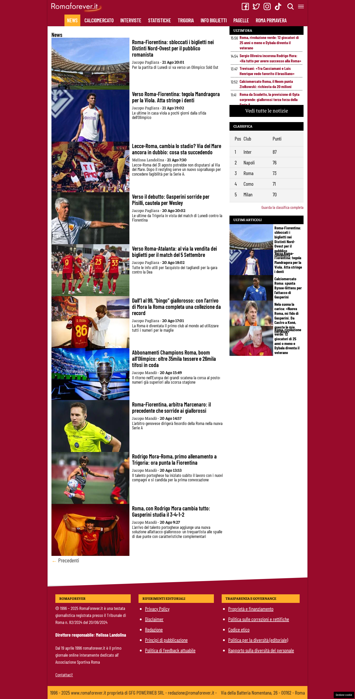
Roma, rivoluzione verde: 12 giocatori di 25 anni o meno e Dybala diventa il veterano (269, 42)
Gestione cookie (344, 694)
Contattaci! (64, 674)
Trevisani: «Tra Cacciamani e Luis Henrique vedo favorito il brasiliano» (267, 71)
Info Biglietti (214, 20)
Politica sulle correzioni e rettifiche (258, 619)
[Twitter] (256, 6)
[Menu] (301, 6)
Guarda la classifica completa (282, 207)
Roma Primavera (271, 20)
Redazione (154, 629)
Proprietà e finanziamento (250, 608)
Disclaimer (154, 619)
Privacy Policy (157, 608)
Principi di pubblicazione (166, 640)
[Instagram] (267, 6)
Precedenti (65, 560)
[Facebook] (245, 6)
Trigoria (186, 20)
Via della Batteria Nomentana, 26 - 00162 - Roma (263, 692)
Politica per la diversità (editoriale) (258, 640)
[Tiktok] (278, 6)
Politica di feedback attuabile (170, 650)
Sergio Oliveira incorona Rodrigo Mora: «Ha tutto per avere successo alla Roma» (270, 58)
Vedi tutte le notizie (266, 110)
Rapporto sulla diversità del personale (261, 650)
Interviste (130, 20)
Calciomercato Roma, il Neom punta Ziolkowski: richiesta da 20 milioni (266, 84)
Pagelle (241, 20)
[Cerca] (291, 6)
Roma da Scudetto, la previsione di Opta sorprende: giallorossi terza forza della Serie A (269, 99)
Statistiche (159, 20)
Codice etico (238, 629)
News (72, 20)
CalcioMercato (99, 20)
